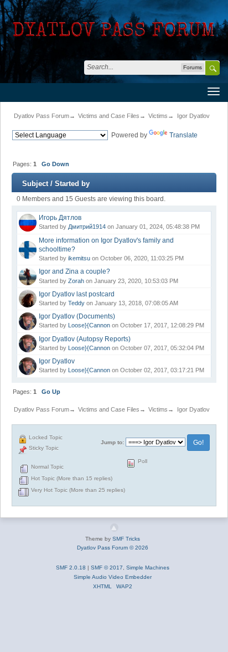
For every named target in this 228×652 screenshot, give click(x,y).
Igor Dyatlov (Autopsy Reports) (85, 339)
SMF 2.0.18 (71, 567)
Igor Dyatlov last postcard (77, 294)
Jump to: (112, 442)
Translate (183, 135)
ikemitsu (79, 258)
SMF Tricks (126, 539)
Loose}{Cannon (89, 325)
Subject (35, 183)
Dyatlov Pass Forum (41, 115)
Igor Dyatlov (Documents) (77, 316)
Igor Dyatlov (193, 115)
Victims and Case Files (108, 115)
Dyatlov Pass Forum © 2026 (112, 548)
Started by (72, 183)
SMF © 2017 (107, 567)
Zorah (76, 281)
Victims (158, 115)
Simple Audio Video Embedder (113, 577)
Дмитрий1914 (87, 226)
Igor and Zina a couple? (74, 271)
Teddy (76, 303)
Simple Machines (147, 567)
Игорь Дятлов (60, 218)
